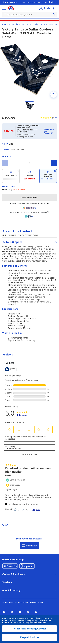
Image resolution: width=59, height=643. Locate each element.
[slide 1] (29, 105)
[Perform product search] (54, 14)
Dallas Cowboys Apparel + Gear (40, 24)
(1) (56, 118)
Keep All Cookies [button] (29, 637)
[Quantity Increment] (54, 163)
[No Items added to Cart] (54, 8)
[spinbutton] (29, 163)
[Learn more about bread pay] (29, 216)
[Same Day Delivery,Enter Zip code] (48, 176)
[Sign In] (41, 8)
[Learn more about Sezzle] (29, 207)
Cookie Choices (39, 622)
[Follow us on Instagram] (28, 612)
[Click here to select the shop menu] (4, 8)
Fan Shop (16, 24)
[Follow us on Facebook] (4, 612)
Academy (6, 24)
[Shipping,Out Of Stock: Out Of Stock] (29, 176)
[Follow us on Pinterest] (36, 612)
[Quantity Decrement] (5, 163)
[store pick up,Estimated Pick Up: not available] (10, 176)
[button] (49, 131)
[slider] (29, 69)
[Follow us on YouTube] (20, 612)
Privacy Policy (30, 620)
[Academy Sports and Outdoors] (11, 8)
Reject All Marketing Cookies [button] (29, 628)
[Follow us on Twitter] (12, 612)
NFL (23, 24)
